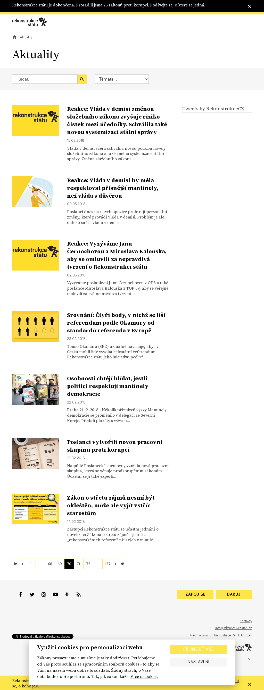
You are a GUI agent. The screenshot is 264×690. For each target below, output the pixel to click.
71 (79, 564)
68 (50, 564)
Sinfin (214, 635)
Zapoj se (195, 594)
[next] (115, 564)
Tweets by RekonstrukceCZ (213, 108)
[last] (122, 564)
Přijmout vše (198, 649)
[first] (15, 564)
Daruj (234, 594)
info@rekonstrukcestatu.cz (233, 628)
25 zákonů (112, 5)
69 (59, 564)
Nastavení (198, 662)
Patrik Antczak (242, 635)
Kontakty (246, 621)
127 (107, 564)
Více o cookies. (144, 676)
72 (88, 564)
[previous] (22, 564)
